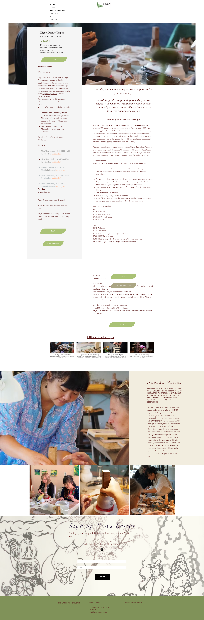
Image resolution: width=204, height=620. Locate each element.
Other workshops (100, 337)
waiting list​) (56, 154)
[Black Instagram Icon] (101, 549)
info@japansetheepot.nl (98, 612)
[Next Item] (171, 490)
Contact (53, 19)
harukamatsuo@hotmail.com (94, 544)
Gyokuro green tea (49, 94)
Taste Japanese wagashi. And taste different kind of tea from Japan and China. (52, 102)
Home (52, 4)
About (52, 7)
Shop (52, 16)
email (40, 219)
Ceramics (54, 13)
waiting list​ (56, 162)
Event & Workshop (55, 10)
